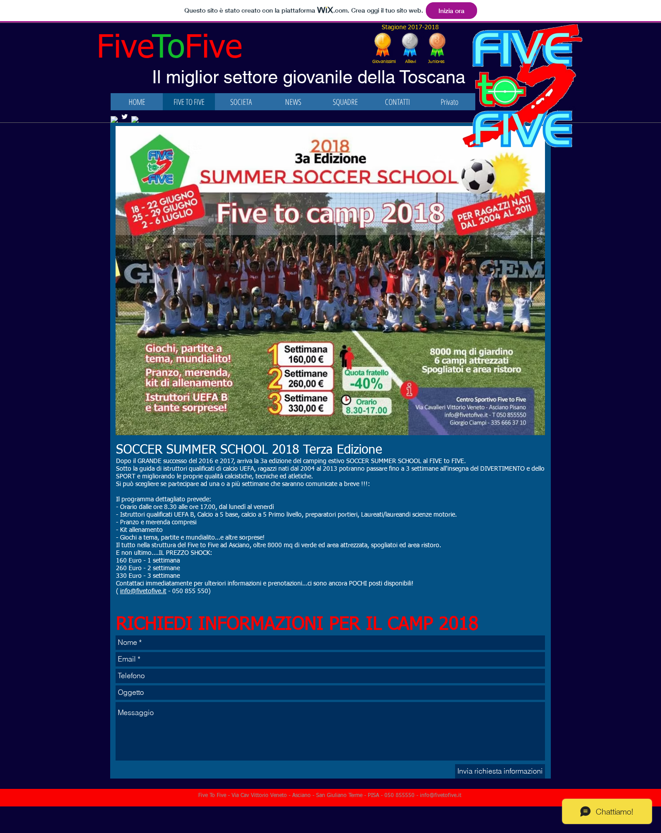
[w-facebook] (134, 119)
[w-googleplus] (114, 119)
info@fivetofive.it (143, 591)
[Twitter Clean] (124, 116)
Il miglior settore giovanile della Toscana (308, 77)
